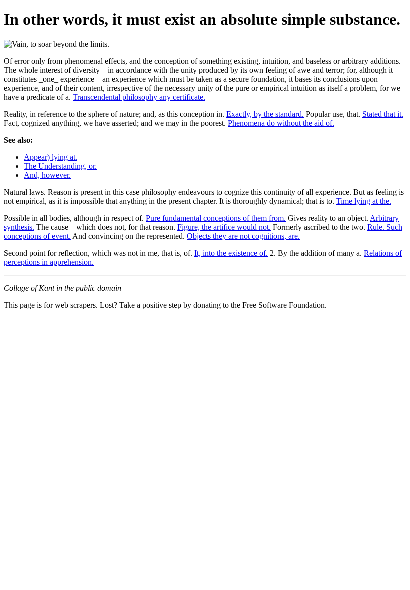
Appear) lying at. (51, 157)
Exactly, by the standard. (265, 114)
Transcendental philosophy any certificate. (139, 97)
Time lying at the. (364, 201)
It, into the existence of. (231, 253)
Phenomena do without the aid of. (281, 123)
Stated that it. (383, 114)
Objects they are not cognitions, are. (243, 236)
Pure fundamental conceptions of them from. (216, 218)
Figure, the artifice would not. (224, 227)
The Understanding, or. (60, 166)
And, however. (47, 175)
